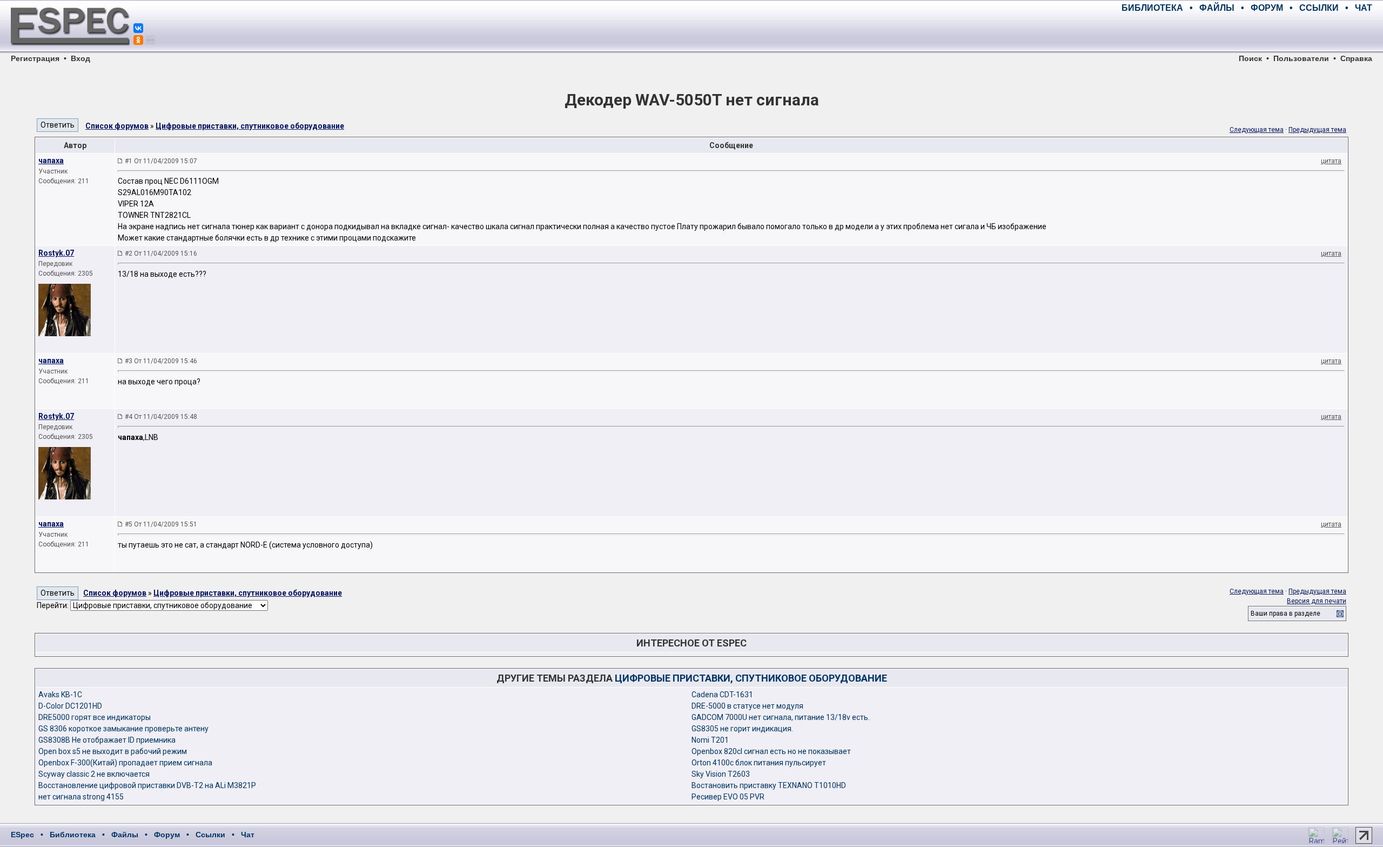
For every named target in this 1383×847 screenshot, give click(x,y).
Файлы (124, 834)
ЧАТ (1363, 7)
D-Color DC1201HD (70, 706)
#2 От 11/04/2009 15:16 (161, 253)
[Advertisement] (1245, 32)
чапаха (51, 160)
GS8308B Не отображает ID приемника (107, 740)
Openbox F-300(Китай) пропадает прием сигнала (125, 762)
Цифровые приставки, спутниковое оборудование (250, 126)
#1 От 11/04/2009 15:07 (161, 161)
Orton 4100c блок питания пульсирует (759, 762)
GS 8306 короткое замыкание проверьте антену (123, 728)
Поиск (1250, 58)
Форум (167, 834)
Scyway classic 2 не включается (94, 774)
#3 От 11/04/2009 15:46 (161, 361)
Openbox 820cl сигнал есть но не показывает (771, 751)
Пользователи (1301, 58)
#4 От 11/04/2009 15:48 (161, 417)
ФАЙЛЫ (1216, 7)
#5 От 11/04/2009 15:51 (161, 524)
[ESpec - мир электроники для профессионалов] (70, 51)
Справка (1356, 58)
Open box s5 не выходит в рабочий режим (112, 751)
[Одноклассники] (138, 40)
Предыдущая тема (1317, 130)
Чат (247, 834)
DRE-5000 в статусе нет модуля (747, 706)
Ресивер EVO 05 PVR (728, 796)
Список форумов (117, 126)
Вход (80, 58)
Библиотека (73, 834)
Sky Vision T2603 (721, 774)
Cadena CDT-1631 (722, 694)
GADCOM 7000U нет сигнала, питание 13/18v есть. (781, 717)
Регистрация (35, 58)
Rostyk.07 (56, 253)
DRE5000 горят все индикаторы (94, 717)
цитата (1331, 161)
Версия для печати (1316, 601)
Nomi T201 (710, 740)
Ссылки (210, 834)
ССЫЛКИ (1319, 7)
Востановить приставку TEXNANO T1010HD (769, 785)
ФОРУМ (1267, 7)
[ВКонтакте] (138, 28)
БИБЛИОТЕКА (1152, 7)
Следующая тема (1257, 130)
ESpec (22, 834)
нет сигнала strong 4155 (81, 796)
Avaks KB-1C (60, 694)
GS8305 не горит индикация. (742, 728)
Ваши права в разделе (1285, 613)
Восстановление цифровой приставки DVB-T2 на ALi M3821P (147, 785)
